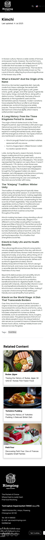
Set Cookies (35, 533)
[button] (32, 6)
